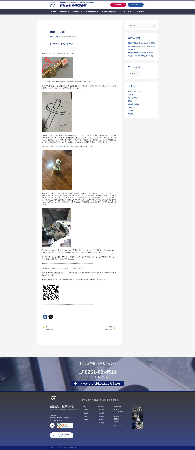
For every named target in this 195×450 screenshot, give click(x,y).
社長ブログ (131, 107)
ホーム (52, 36)
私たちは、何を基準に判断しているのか (140, 56)
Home (53, 11)
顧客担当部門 (91, 11)
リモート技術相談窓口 (110, 11)
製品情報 (130, 114)
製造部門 (76, 11)
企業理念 (63, 11)
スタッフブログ (61, 36)
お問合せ (139, 11)
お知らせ (126, 11)
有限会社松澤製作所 (73, 5)
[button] (45, 317)
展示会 (130, 101)
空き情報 (130, 110)
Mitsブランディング (134, 91)
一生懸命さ (131, 49)
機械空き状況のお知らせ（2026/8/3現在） (141, 52)
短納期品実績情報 (133, 104)
